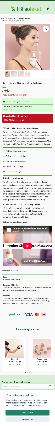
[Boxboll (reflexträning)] (14, 359)
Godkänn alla (27, 413)
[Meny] (4, 7)
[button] (25, 383)
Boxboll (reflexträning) (14, 371)
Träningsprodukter (24, 29)
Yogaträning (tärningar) (41, 371)
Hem (2, 29)
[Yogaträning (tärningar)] (42, 359)
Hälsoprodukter (11, 29)
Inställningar (27, 419)
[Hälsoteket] (27, 14)
